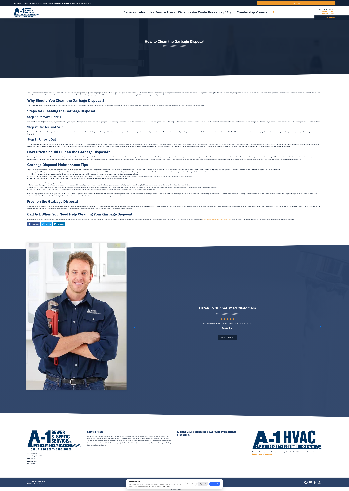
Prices (212, 12)
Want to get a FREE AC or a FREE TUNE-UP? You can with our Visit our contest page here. (52, 3)
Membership (246, 12)
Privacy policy (166, 486)
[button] (273, 12)
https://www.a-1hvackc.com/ (262, 454)
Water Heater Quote (192, 12)
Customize (190, 484)
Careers (261, 12)
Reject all (203, 484)
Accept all (214, 484)
